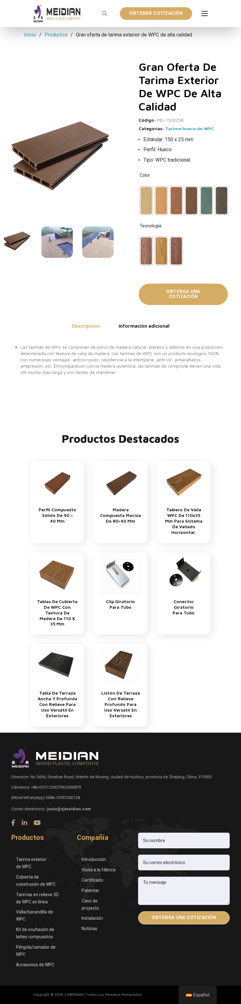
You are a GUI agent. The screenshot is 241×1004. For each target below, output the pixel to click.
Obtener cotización (156, 13)
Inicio (30, 35)
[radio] (146, 200)
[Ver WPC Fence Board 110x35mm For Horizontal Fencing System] (183, 481)
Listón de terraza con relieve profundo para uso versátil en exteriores (120, 704)
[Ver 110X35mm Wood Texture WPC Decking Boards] (57, 573)
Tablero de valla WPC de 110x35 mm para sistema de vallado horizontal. (183, 521)
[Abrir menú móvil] (204, 13)
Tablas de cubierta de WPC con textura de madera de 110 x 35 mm (57, 613)
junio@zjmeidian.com (69, 809)
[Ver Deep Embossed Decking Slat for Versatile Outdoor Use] (120, 664)
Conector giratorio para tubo (184, 607)
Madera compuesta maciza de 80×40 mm (120, 515)
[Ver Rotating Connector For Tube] (183, 573)
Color (145, 175)
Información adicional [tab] (144, 326)
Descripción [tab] (86, 326)
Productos (56, 35)
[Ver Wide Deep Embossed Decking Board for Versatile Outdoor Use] (57, 664)
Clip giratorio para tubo (120, 604)
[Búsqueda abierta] (104, 13)
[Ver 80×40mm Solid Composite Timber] (120, 481)
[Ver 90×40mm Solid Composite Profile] (57, 481)
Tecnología (150, 225)
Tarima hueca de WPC (189, 128)
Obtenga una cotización (183, 294)
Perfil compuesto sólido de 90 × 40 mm (57, 515)
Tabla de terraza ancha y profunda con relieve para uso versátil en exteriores (57, 704)
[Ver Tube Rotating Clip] (120, 573)
